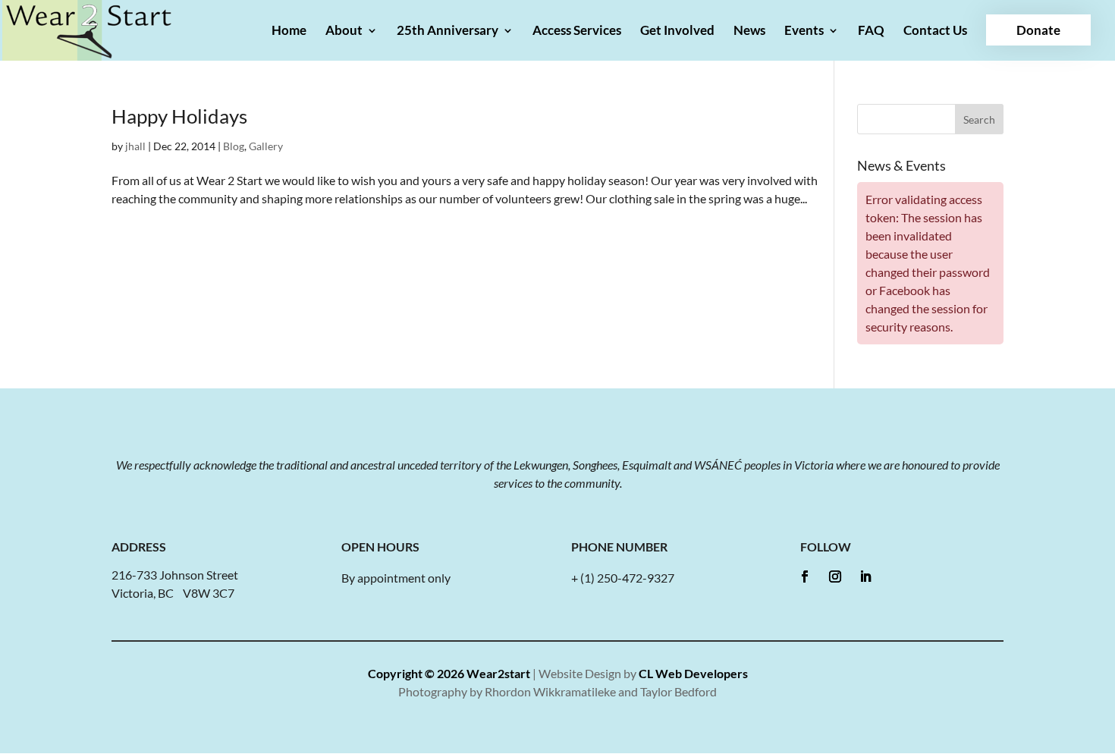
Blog (233, 146)
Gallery (266, 146)
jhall (135, 146)
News (749, 31)
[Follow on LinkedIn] (865, 576)
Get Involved (677, 31)
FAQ (871, 31)
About (344, 31)
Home (289, 31)
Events (804, 31)
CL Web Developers (693, 673)
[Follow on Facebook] (805, 576)
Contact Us (935, 31)
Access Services (576, 31)
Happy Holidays (179, 116)
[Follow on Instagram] (835, 576)
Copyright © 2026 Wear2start (449, 673)
